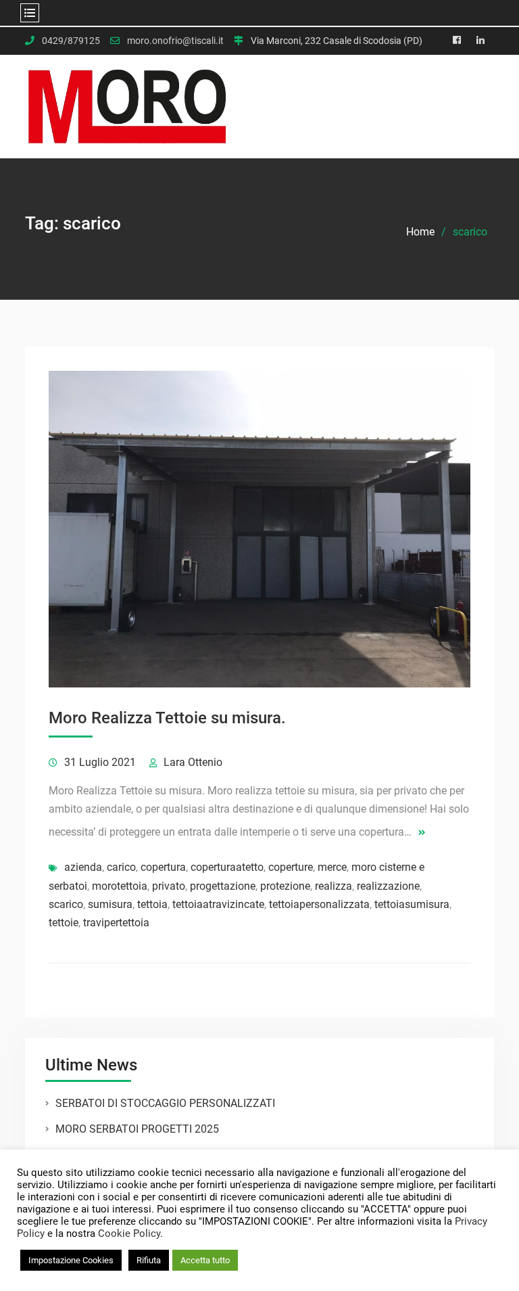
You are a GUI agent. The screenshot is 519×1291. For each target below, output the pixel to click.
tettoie (63, 922)
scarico (66, 904)
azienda (83, 867)
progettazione (222, 886)
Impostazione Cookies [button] (71, 1260)
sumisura (110, 904)
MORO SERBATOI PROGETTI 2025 (137, 1129)
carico (121, 867)
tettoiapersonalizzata (319, 904)
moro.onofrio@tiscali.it (175, 41)
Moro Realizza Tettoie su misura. (167, 717)
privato (168, 886)
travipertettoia (116, 922)
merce (332, 867)
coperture (290, 867)
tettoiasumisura (411, 904)
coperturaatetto (227, 867)
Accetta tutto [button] (205, 1260)
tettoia (152, 904)
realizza (333, 886)
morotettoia (119, 886)
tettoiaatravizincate (218, 904)
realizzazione (388, 886)
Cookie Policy (129, 1233)
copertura (163, 867)
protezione (285, 886)
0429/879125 (71, 41)
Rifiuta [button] (149, 1260)
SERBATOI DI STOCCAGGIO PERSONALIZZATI (165, 1103)
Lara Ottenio (193, 762)
